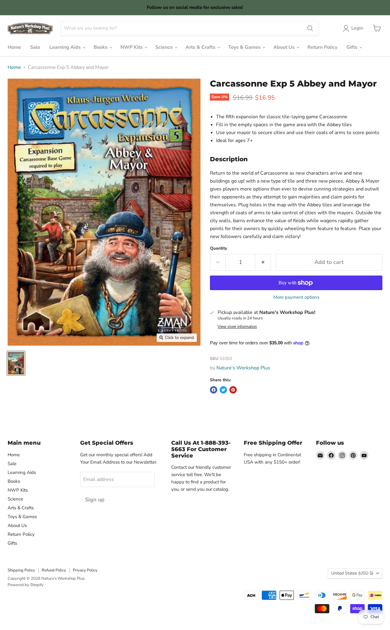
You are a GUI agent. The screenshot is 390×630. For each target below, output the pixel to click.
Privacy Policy (85, 570)
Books (101, 47)
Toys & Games (245, 47)
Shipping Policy (21, 570)
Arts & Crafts (201, 47)
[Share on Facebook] (213, 389)
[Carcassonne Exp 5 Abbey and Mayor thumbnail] (16, 363)
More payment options (296, 297)
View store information (237, 327)
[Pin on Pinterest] (233, 389)
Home (14, 47)
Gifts (352, 47)
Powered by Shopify (26, 585)
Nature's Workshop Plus (243, 368)
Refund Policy (54, 570)
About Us (284, 47)
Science (164, 47)
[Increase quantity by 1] (263, 262)
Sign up (95, 499)
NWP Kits (132, 47)
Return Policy (322, 47)
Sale (35, 47)
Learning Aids (65, 47)
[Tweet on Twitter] (223, 389)
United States (352, 573)
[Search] (310, 28)
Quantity (218, 248)
